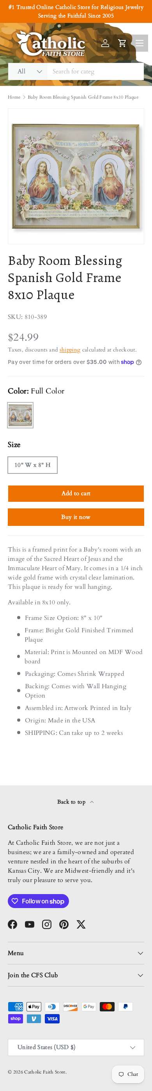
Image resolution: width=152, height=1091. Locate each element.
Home (14, 97)
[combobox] (76, 71)
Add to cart (76, 493)
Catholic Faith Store (44, 1072)
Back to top (72, 802)
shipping (70, 349)
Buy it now (75, 517)
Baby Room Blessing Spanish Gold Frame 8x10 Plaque (83, 97)
